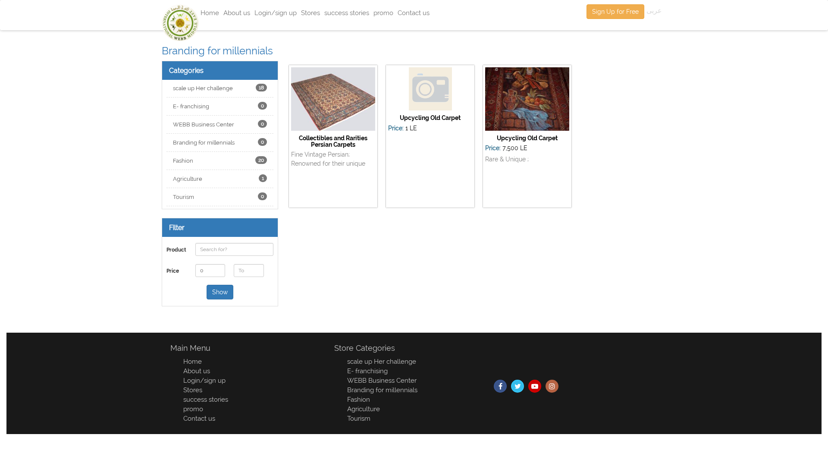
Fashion (218, 160)
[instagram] (552, 386)
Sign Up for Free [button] (615, 11)
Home (210, 13)
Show (220, 292)
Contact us (414, 13)
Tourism (218, 196)
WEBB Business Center (218, 124)
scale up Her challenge (218, 88)
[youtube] (534, 386)
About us (236, 13)
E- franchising (218, 106)
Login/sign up (275, 13)
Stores (310, 13)
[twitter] (517, 386)
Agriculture (218, 178)
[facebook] (500, 386)
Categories (186, 70)
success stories (346, 13)
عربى (654, 10)
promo (383, 13)
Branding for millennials (218, 142)
